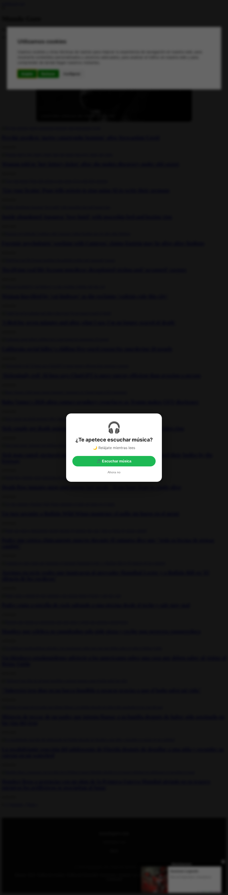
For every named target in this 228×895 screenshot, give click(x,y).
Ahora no (114, 472)
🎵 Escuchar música (114, 461)
